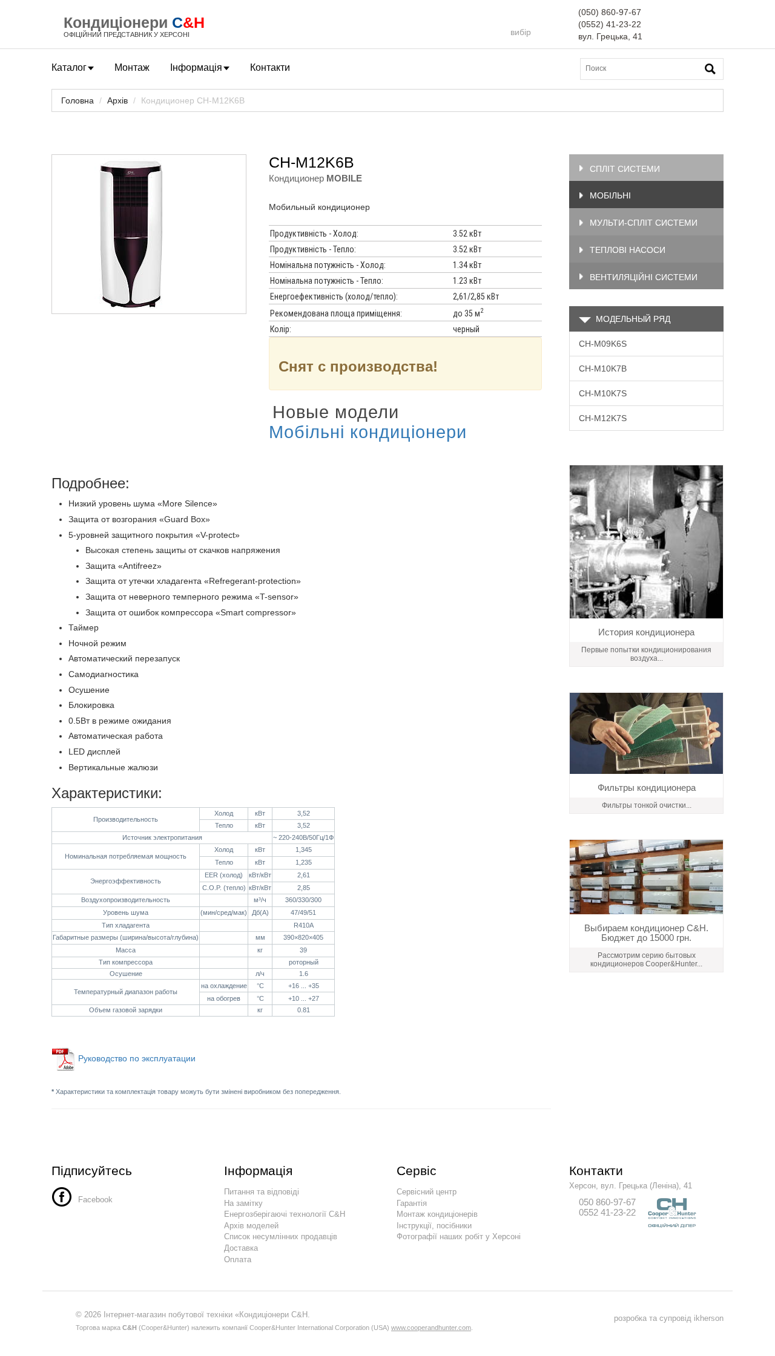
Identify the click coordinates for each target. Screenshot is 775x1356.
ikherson (709, 1318)
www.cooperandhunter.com (431, 1327)
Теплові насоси (627, 250)
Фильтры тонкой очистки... (646, 805)
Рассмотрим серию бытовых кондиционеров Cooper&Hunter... (646, 959)
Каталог (69, 67)
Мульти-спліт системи (644, 223)
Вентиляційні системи (644, 277)
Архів (117, 100)
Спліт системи (625, 169)
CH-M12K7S (603, 418)
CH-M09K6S (603, 344)
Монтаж (132, 67)
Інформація (196, 67)
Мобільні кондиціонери (370, 432)
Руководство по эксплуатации (138, 1058)
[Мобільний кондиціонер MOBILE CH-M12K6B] (149, 234)
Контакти (270, 67)
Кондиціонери (116, 22)
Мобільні (610, 195)
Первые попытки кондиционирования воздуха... (646, 654)
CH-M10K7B (603, 368)
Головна (77, 100)
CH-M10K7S (603, 393)
